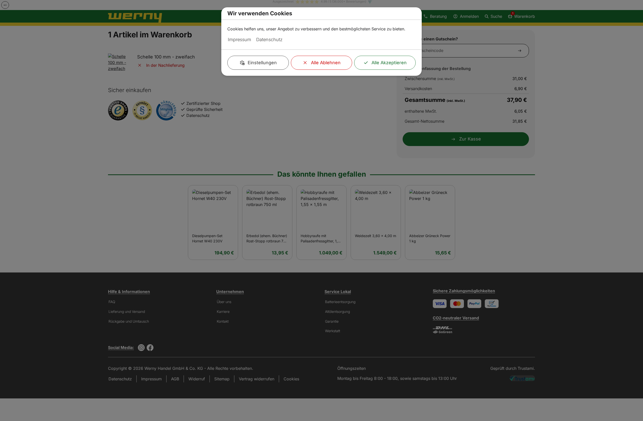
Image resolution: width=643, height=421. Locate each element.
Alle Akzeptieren (389, 62)
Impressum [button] (239, 39)
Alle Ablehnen (326, 62)
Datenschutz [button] (269, 39)
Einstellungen (262, 62)
